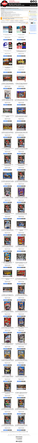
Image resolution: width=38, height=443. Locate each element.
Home (9, 4)
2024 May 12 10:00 (21, 20)
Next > (20, 22)
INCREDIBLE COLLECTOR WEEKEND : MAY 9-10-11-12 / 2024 (10, 7)
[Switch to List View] (27, 23)
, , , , (15, 9)
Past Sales (19, 4)
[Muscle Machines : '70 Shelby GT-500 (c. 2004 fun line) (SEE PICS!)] (21, 322)
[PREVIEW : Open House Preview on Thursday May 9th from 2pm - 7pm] (21, 46)
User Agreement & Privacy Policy (25, 434)
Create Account (34, 5)
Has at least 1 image (32, 21)
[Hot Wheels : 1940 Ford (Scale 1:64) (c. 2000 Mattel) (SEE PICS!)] (7, 143)
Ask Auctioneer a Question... (33, 33)
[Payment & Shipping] (21, 29)
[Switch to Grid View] (26, 23)
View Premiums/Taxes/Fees (33, 27)
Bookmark (10, 39)
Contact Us (15, 4)
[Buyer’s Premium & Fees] (7, 46)
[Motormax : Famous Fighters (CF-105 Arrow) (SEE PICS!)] (21, 224)
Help (21, 5)
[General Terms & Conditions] (7, 29)
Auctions (10, 5)
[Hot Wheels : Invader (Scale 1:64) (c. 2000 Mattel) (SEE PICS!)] (7, 387)
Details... (5, 39)
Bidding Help (20, 434)
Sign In (31, 5)
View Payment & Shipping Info (33, 28)
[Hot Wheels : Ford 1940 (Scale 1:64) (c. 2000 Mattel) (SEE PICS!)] (7, 208)
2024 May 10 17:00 (12, 20)
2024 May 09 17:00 (8, 20)
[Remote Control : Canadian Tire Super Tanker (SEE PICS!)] (7, 111)
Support (23, 5)
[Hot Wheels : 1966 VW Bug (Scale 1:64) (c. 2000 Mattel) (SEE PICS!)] (7, 159)
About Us (12, 4)
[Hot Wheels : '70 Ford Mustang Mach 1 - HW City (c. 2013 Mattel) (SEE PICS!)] (7, 257)
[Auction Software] (19, 441)
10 (23, 22)
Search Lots (13, 5)
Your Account (18, 5)
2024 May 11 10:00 (17, 20)
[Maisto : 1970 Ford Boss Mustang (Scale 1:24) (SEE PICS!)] (7, 273)
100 (27, 22)
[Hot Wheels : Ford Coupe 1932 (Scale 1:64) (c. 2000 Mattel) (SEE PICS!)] (21, 159)
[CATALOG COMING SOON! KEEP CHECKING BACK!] (7, 62)
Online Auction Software (20, 439)
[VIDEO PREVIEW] (21, 62)
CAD (4, 9)
